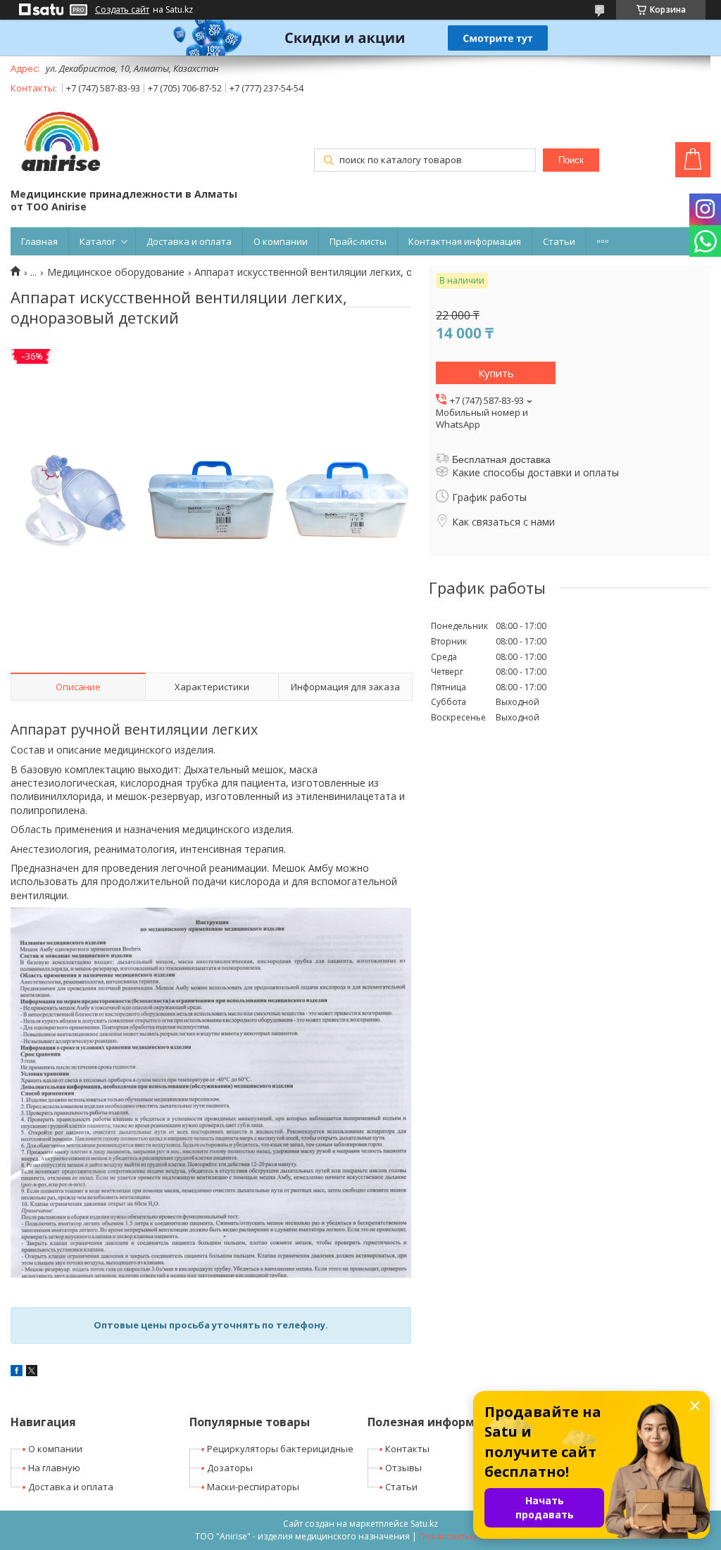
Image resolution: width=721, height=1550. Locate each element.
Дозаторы (230, 1467)
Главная (39, 241)
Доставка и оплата (189, 241)
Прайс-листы (358, 241)
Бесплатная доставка (501, 459)
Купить (496, 373)
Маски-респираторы (253, 1486)
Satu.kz (424, 1524)
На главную (54, 1467)
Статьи (559, 241)
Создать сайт (122, 10)
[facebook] (17, 1372)
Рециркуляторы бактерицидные (280, 1448)
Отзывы (403, 1467)
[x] (31, 1372)
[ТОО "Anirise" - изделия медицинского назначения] (60, 143)
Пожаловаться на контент (473, 1536)
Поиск (571, 160)
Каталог (97, 241)
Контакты (407, 1448)
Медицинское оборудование (115, 272)
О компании (280, 241)
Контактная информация (464, 241)
